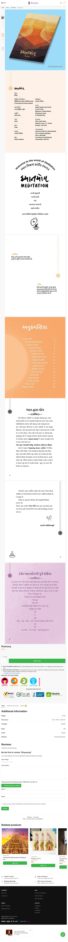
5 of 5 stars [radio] (12, 762)
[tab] (3, 705)
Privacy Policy (39, 896)
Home (2, 7)
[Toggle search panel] (61, 3)
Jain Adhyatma (30, 818)
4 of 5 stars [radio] (10, 762)
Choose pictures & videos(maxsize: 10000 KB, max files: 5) (19, 782)
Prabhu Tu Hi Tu (36, 858)
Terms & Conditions (40, 893)
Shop (7, 7)
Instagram (38, 910)
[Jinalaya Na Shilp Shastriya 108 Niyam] (15, 841)
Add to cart (37, 661)
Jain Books (13, 7)
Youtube (37, 912)
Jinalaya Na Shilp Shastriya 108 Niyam (14, 857)
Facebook (37, 906)
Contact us (4, 896)
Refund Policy (39, 898)
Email (3, 796)
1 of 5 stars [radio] (2, 762)
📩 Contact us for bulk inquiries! (11, 673)
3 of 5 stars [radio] (7, 762)
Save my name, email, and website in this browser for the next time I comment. (24, 804)
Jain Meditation (39, 818)
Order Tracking (5, 906)
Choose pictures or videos (12, 785)
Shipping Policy (5, 908)
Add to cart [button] (15, 863)
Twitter (37, 908)
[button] (64, 3)
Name (3, 789)
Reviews (23, 705)
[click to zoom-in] (35, 39)
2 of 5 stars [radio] (5, 762)
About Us (4, 893)
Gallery (3, 705)
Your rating (5, 759)
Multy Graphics (13, 916)
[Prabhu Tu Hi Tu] (43, 841)
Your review (5, 765)
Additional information (12, 705)
